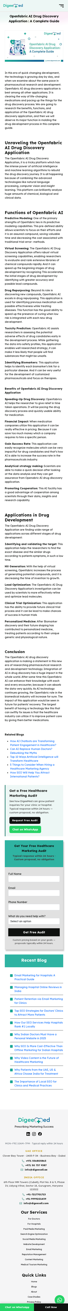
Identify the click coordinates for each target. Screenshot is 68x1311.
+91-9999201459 (36, 1198)
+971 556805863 (36, 1160)
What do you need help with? (27, 916)
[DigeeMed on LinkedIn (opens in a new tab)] (28, 1134)
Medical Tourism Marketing (34, 1264)
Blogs (34, 1286)
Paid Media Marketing (34, 1229)
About (34, 1292)
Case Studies (34, 1297)
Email (11, 888)
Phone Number (17, 902)
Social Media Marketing (34, 1239)
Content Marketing (34, 1259)
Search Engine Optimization (34, 1234)
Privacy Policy (34, 1302)
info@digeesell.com (36, 1203)
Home (34, 1281)
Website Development (34, 1244)
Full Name (14, 873)
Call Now (51, 1307)
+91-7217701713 (36, 1194)
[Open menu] (61, 6)
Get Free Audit (34, 932)
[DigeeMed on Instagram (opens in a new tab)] (34, 1134)
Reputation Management (34, 1254)
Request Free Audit (25, 820)
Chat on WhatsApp (26, 829)
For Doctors (34, 1219)
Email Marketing (34, 1249)
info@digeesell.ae (36, 1169)
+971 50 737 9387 (36, 1165)
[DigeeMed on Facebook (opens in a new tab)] (40, 1134)
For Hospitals (34, 1224)
